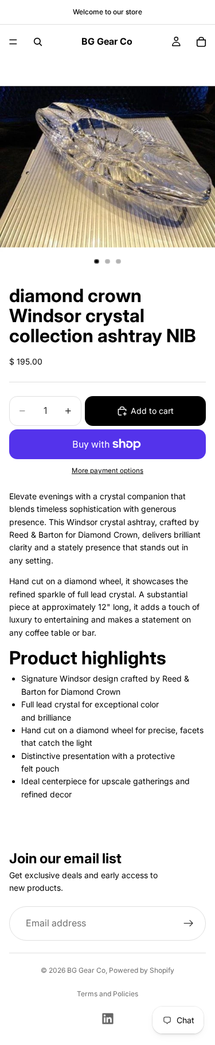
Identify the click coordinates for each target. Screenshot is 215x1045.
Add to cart (152, 411)
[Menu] (13, 42)
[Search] (37, 41)
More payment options (107, 471)
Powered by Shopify (141, 970)
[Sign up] (189, 923)
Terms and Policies (107, 993)
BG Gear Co (86, 970)
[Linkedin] (108, 1019)
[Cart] (201, 41)
